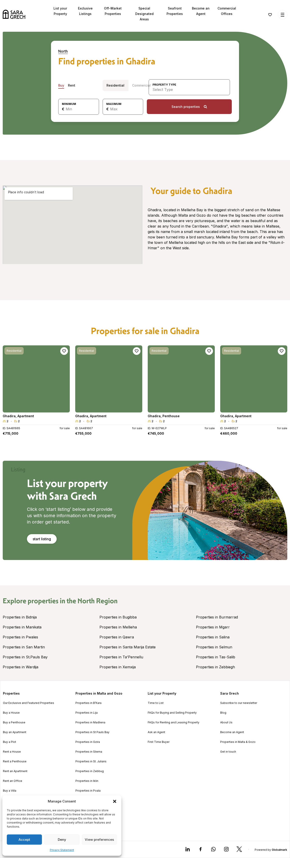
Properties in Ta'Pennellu (121, 657)
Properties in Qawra (116, 637)
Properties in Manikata (22, 627)
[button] (114, 801)
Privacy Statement (62, 850)
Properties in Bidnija (20, 617)
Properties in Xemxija (117, 667)
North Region (97, 600)
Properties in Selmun (214, 647)
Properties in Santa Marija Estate (127, 647)
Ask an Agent (156, 732)
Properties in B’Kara (88, 703)
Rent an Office (12, 781)
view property (36, 407)
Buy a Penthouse (14, 722)
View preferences (99, 839)
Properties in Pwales (20, 637)
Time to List (156, 703)
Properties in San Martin (24, 647)
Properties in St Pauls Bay (92, 732)
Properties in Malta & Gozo (238, 742)
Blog (223, 712)
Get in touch (228, 751)
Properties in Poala (88, 790)
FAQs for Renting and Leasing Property (173, 722)
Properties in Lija (86, 712)
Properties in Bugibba (118, 617)
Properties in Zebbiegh (215, 667)
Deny (62, 839)
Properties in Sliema (88, 751)
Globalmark (279, 849)
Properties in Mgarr (213, 627)
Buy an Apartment (14, 732)
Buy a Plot (9, 742)
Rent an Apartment (15, 771)
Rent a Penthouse (15, 761)
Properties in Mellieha (118, 627)
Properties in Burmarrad (217, 617)
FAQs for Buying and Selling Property (172, 712)
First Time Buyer (158, 742)
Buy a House (11, 712)
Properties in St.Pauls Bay (25, 657)
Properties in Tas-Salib (215, 657)
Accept (24, 839)
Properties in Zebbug (89, 771)
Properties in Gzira (87, 742)
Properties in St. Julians (90, 761)
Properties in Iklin (86, 781)
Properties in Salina (213, 637)
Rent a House (12, 751)
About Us (226, 722)
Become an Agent (232, 732)
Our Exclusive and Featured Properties (28, 703)
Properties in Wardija (20, 667)
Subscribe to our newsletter (238, 703)
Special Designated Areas (144, 13)
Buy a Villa (9, 790)
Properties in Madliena (90, 722)
